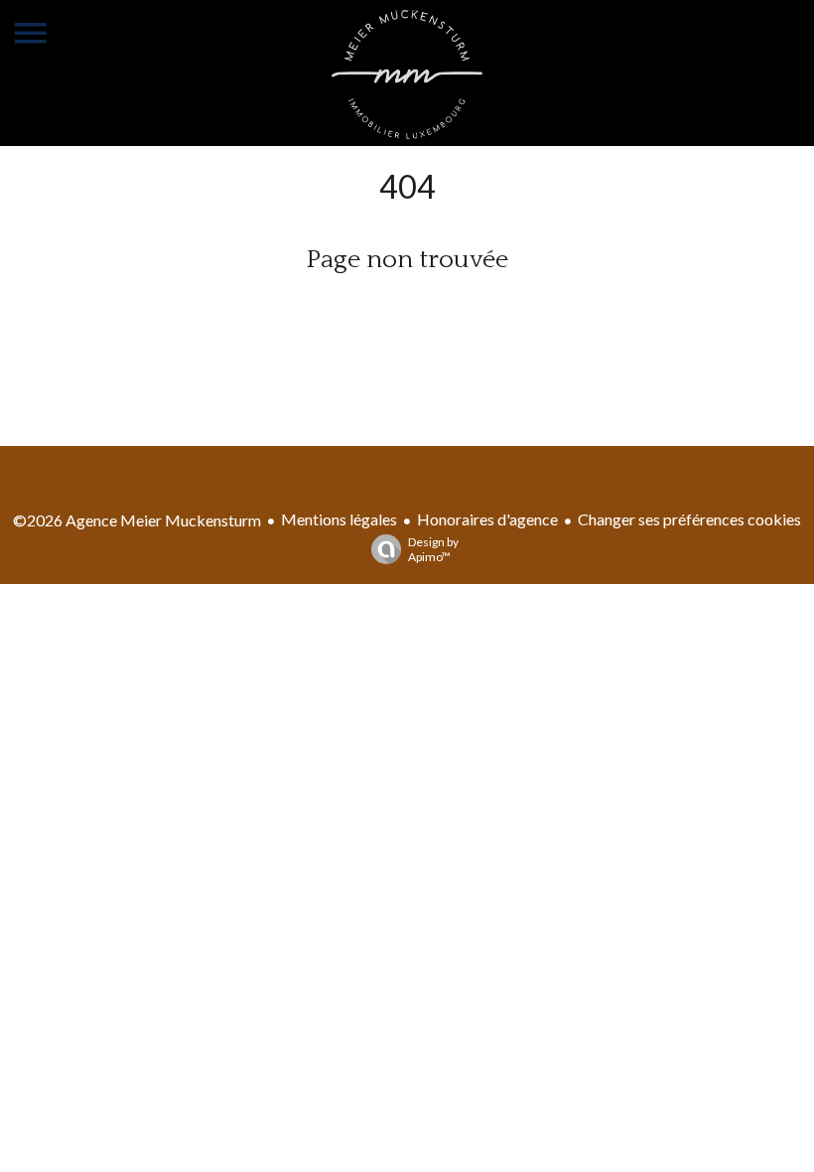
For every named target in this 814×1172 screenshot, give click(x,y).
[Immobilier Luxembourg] (407, 132)
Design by (433, 549)
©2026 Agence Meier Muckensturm (137, 520)
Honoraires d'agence (487, 519)
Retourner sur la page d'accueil (407, 309)
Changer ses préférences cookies (689, 519)
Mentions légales (339, 519)
